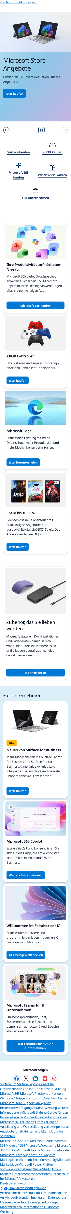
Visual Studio (42, 1169)
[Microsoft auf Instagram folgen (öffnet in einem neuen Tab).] (54, 1078)
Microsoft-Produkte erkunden (41, 1093)
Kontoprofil (34, 1098)
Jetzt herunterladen (23, 462)
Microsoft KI (8, 1141)
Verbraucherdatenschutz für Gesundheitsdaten (33, 1193)
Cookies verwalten (13, 1202)
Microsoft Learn (11, 1155)
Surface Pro (8, 1084)
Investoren (27, 1178)
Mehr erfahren (35, 673)
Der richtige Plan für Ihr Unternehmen (35, 1046)
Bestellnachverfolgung (16, 1108)
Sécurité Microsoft (31, 1141)
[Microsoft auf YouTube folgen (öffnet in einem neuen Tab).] (45, 1078)
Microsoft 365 (10, 1093)
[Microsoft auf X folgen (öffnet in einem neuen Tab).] (26, 1078)
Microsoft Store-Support (17, 1103)
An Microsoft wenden (15, 1197)
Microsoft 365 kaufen (35, 305)
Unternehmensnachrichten (31, 1174)
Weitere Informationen (26, 875)
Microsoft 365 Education (17, 1122)
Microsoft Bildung (34, 1112)
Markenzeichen (11, 1207)
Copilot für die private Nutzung (44, 1089)
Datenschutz (57, 1197)
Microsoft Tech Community (37, 1160)
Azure (49, 1141)
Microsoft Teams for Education (45, 1117)
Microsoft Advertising (41, 1145)
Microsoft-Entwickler (55, 1150)
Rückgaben (43, 1103)
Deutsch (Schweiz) (13, 1183)
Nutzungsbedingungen (42, 1202)
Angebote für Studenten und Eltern (25, 1131)
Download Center (55, 1098)
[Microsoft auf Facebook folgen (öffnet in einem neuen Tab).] (16, 1078)
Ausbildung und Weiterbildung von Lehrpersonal (34, 1126)
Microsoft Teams (28, 1150)
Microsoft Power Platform (36, 1164)
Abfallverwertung (44, 1108)
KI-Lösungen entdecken (26, 955)
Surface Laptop (27, 1084)
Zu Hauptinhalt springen (18, 2)
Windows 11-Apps (12, 1098)
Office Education (46, 1122)
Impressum (39, 1197)
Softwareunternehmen (16, 1169)
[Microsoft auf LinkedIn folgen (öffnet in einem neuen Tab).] (35, 1078)
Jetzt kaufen (14, 93)
